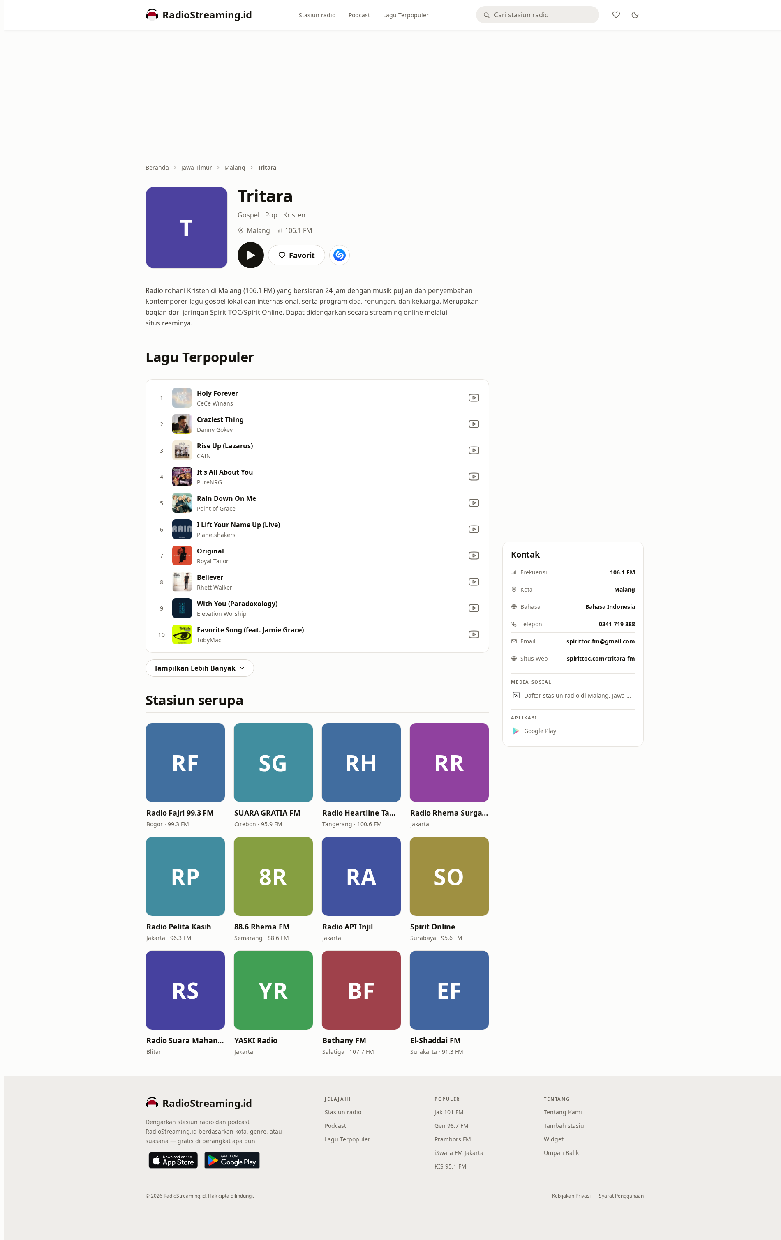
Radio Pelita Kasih (178, 926)
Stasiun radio (317, 15)
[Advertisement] (394, 97)
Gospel (248, 214)
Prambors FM (452, 1139)
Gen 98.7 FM (451, 1125)
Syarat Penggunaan (621, 1195)
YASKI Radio (255, 1040)
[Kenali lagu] (339, 255)
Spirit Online (432, 926)
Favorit (302, 255)
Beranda (157, 167)
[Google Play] (232, 1160)
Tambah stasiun (566, 1125)
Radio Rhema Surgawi (449, 813)
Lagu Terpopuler (406, 15)
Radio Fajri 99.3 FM (180, 813)
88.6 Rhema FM (262, 926)
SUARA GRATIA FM (267, 813)
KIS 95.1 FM (450, 1166)
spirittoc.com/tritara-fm (601, 658)
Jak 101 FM (449, 1112)
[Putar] (251, 255)
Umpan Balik (561, 1153)
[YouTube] (474, 398)
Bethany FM (344, 1040)
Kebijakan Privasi (571, 1195)
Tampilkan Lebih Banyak (195, 668)
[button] (185, 762)
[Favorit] (616, 14)
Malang (234, 167)
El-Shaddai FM (435, 1040)
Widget (554, 1139)
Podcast (359, 15)
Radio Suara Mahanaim (185, 1040)
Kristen (294, 214)
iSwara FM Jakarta (458, 1153)
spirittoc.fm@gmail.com (600, 641)
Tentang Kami (563, 1112)
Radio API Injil (347, 926)
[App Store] (173, 1160)
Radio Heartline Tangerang (361, 813)
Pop (271, 214)
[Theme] (635, 14)
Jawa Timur (196, 167)
